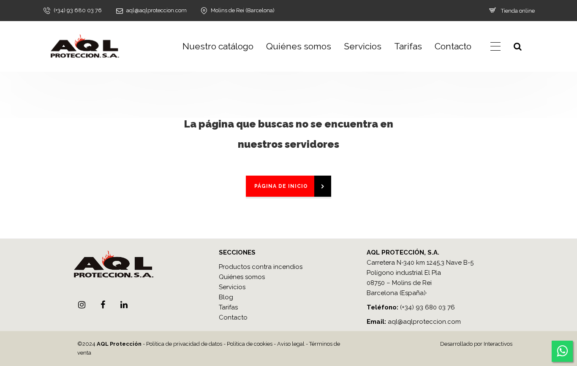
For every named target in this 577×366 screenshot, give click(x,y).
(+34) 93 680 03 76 (427, 307)
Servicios (362, 46)
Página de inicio (281, 186)
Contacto (453, 46)
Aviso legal (291, 344)
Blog (226, 297)
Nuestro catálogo (217, 46)
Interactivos (498, 344)
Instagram (81, 304)
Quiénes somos (298, 46)
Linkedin (123, 304)
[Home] (84, 46)
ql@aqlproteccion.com (426, 321)
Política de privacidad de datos (184, 344)
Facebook (102, 304)
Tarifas (408, 46)
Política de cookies (249, 344)
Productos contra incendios (260, 267)
